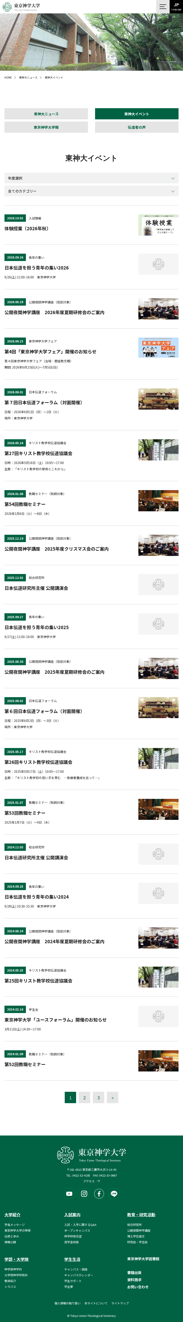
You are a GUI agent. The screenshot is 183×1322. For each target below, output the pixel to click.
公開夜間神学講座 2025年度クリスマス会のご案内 (56, 548)
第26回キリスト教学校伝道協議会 (38, 762)
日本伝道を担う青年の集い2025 (36, 627)
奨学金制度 (71, 1242)
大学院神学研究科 (16, 1275)
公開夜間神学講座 (138, 1230)
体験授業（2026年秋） (27, 228)
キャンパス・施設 (75, 1269)
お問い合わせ (138, 1286)
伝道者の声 (137, 127)
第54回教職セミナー (25, 504)
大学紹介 (12, 1214)
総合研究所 (134, 1225)
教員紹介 (10, 1281)
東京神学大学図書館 (143, 1258)
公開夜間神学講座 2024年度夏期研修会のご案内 (54, 941)
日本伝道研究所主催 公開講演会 (36, 588)
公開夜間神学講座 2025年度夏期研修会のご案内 (54, 672)
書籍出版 (134, 1272)
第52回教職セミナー (25, 1064)
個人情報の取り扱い (67, 1303)
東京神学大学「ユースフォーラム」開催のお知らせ (55, 1019)
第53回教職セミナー (25, 813)
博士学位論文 (136, 1236)
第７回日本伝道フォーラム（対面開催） (44, 402)
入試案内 (72, 1214)
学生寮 (68, 1287)
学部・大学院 (16, 1259)
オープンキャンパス (77, 1230)
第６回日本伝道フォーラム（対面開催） (44, 711)
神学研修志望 (73, 1236)
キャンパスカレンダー (78, 1275)
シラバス (10, 1287)
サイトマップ (120, 1303)
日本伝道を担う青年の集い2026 (36, 267)
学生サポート (73, 1281)
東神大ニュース (46, 113)
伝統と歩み (11, 1236)
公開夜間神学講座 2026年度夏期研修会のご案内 (54, 312)
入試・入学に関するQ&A (80, 1225)
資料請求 (134, 1279)
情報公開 (10, 1242)
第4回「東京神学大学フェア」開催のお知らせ (50, 351)
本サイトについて (96, 1303)
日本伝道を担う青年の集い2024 (36, 896)
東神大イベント (136, 113)
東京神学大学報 (46, 127)
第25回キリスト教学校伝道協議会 (38, 980)
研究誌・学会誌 (137, 1242)
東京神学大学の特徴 (17, 1230)
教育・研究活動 (141, 1214)
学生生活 (72, 1259)
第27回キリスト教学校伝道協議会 (38, 453)
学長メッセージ (14, 1225)
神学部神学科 (13, 1269)
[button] (163, 6)
